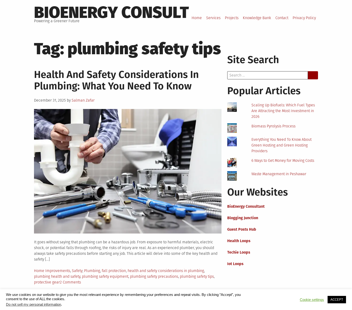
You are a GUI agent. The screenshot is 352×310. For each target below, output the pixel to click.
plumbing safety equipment (105, 276)
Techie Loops (238, 252)
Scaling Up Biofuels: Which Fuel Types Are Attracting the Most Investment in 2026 (283, 111)
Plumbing (92, 270)
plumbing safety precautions (154, 276)
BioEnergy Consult (111, 12)
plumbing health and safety (57, 276)
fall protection (114, 270)
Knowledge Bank (257, 18)
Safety (77, 270)
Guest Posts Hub (241, 229)
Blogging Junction (242, 218)
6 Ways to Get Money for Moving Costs (282, 160)
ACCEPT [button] (336, 299)
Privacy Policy (304, 18)
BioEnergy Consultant (246, 206)
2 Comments (70, 282)
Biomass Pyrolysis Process (273, 126)
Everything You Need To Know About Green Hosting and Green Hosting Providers (281, 145)
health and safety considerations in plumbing (166, 270)
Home (197, 18)
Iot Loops (235, 263)
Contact (281, 18)
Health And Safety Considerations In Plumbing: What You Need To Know (116, 80)
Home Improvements (52, 270)
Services (213, 18)
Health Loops (238, 241)
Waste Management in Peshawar (278, 174)
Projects (231, 18)
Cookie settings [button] (312, 300)
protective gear (47, 282)
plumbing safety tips (197, 276)
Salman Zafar (83, 100)
